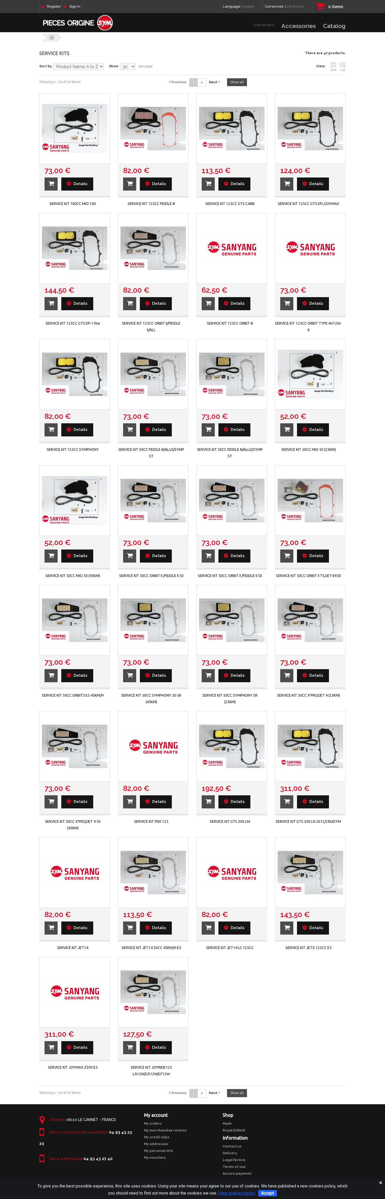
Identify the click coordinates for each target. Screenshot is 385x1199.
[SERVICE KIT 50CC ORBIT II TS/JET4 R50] (310, 500)
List (342, 70)
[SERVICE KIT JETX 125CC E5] (310, 872)
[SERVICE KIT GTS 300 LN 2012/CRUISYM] (310, 746)
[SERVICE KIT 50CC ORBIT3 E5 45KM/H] (74, 620)
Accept (267, 1193)
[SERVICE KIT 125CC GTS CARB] (231, 128)
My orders (153, 1123)
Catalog (334, 26)
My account (156, 1115)
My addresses (156, 1144)
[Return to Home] (52, 37)
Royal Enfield (234, 1130)
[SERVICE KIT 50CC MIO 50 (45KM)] (74, 500)
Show (113, 66)
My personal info (158, 1151)
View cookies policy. (237, 1193)
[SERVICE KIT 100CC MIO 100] (74, 128)
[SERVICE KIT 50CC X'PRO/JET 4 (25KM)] (310, 620)
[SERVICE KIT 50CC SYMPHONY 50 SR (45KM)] (153, 620)
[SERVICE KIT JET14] (74, 872)
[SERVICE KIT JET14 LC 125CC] (231, 872)
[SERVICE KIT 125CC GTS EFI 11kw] (74, 248)
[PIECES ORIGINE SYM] (77, 23)
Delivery (230, 1153)
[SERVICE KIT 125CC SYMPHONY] (74, 374)
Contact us (232, 1146)
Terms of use (234, 1167)
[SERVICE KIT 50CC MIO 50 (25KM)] (310, 374)
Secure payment (237, 1173)
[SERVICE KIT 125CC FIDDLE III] (153, 128)
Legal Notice (234, 1160)
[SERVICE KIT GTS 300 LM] (231, 746)
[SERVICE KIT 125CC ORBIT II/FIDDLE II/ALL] (153, 248)
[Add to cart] (51, 184)
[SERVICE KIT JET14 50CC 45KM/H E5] (153, 872)
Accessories (298, 26)
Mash (227, 1123)
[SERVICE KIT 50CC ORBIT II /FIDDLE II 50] (153, 500)
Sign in (74, 6)
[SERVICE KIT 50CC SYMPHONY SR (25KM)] (231, 620)
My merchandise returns (165, 1130)
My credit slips (156, 1137)
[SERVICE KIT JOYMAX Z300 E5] (74, 992)
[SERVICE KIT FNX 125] (153, 746)
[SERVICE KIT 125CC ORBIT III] (231, 248)
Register (54, 6)
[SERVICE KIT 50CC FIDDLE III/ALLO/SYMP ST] (153, 374)
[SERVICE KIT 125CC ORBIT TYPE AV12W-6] (310, 248)
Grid (333, 70)
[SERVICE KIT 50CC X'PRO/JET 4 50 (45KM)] (74, 746)
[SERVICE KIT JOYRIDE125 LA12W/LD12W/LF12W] (153, 992)
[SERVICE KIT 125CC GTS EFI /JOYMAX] (310, 128)
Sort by (45, 66)
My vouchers (155, 1157)
